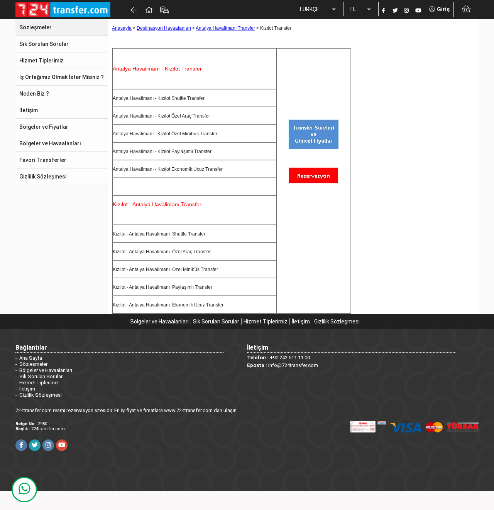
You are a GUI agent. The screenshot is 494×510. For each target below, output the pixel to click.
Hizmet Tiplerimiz (266, 321)
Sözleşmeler (33, 364)
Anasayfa (122, 28)
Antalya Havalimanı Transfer (225, 28)
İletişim (301, 321)
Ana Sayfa (30, 358)
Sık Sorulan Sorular (216, 321)
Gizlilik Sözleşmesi (337, 321)
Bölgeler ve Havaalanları (159, 321)
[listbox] (318, 10)
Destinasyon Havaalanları (164, 28)
